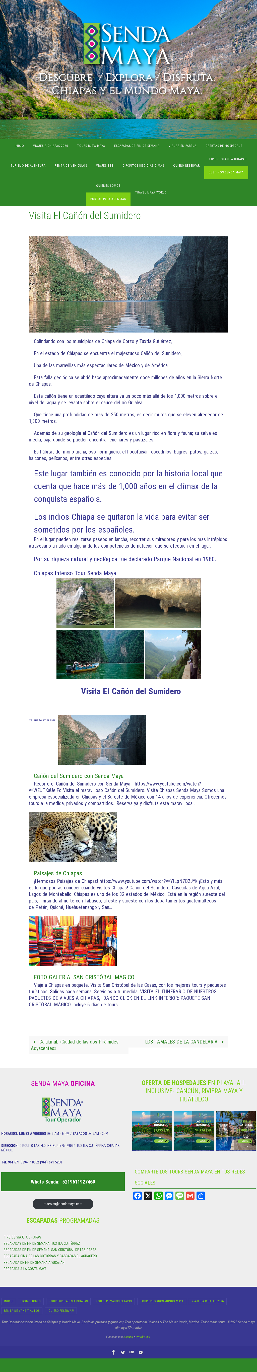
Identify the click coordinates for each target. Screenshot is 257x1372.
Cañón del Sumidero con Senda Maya (79, 775)
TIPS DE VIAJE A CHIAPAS (22, 1237)
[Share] (201, 1196)
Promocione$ (31, 1301)
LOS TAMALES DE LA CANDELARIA (182, 1042)
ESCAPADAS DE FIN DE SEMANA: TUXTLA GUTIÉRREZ (42, 1244)
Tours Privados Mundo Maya (162, 1301)
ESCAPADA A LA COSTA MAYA (25, 1269)
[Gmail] (190, 1196)
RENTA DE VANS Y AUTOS (22, 1311)
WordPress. (143, 1337)
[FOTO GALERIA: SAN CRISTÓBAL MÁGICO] (73, 964)
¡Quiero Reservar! (61, 1311)
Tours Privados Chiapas (114, 1301)
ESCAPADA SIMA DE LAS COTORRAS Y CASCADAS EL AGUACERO (50, 1256)
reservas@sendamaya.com (63, 1204)
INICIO (8, 1301)
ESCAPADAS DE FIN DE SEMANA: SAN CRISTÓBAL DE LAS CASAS (50, 1250)
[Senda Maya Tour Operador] (113, 1352)
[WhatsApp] (158, 1196)
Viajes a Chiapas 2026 (207, 1301)
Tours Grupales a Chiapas (68, 1301)
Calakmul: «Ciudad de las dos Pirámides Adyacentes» (74, 1045)
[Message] (179, 1196)
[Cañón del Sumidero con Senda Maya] (102, 763)
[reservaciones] (131, 1352)
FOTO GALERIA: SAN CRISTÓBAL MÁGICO (84, 977)
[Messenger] (169, 1196)
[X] (148, 1196)
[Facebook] (137, 1196)
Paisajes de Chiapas (58, 873)
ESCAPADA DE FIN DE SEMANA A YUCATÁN (34, 1263)
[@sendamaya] (122, 1352)
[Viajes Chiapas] (141, 1352)
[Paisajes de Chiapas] (73, 861)
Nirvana (128, 1337)
